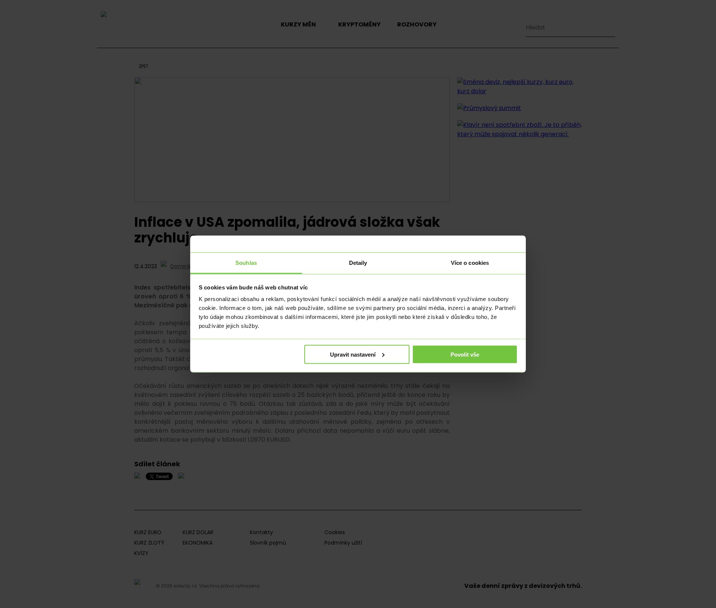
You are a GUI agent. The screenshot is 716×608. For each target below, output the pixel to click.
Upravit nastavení (353, 354)
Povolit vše (464, 354)
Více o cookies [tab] (470, 263)
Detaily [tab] (358, 263)
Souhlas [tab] (246, 263)
